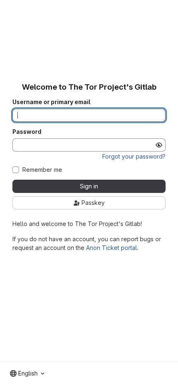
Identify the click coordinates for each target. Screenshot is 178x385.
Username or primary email (51, 102)
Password (26, 131)
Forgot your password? (134, 156)
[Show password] (159, 145)
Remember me (42, 169)
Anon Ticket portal (111, 247)
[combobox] (27, 373)
